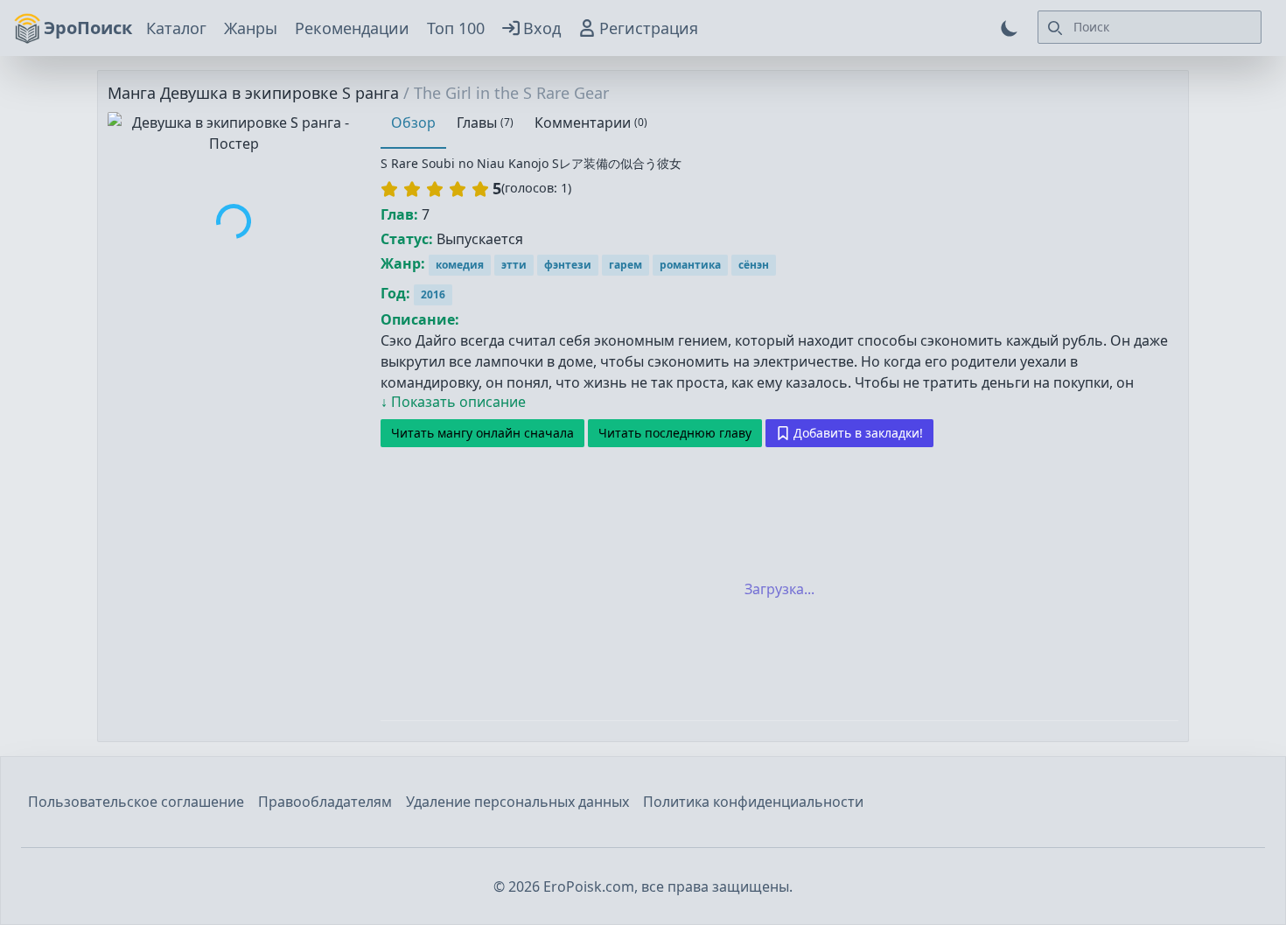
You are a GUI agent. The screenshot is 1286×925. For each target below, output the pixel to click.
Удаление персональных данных (517, 801)
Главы (485, 122)
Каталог (176, 28)
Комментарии (591, 122)
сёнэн (753, 264)
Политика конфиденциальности (753, 801)
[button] (435, 189)
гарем (625, 264)
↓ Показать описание (453, 401)
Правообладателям (325, 801)
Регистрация (648, 28)
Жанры (250, 28)
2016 (433, 294)
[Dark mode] (1009, 28)
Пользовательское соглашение (136, 801)
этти (514, 264)
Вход (542, 28)
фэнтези (567, 264)
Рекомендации (352, 28)
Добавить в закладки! (858, 432)
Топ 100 (456, 28)
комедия (460, 264)
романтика (690, 264)
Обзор (413, 122)
